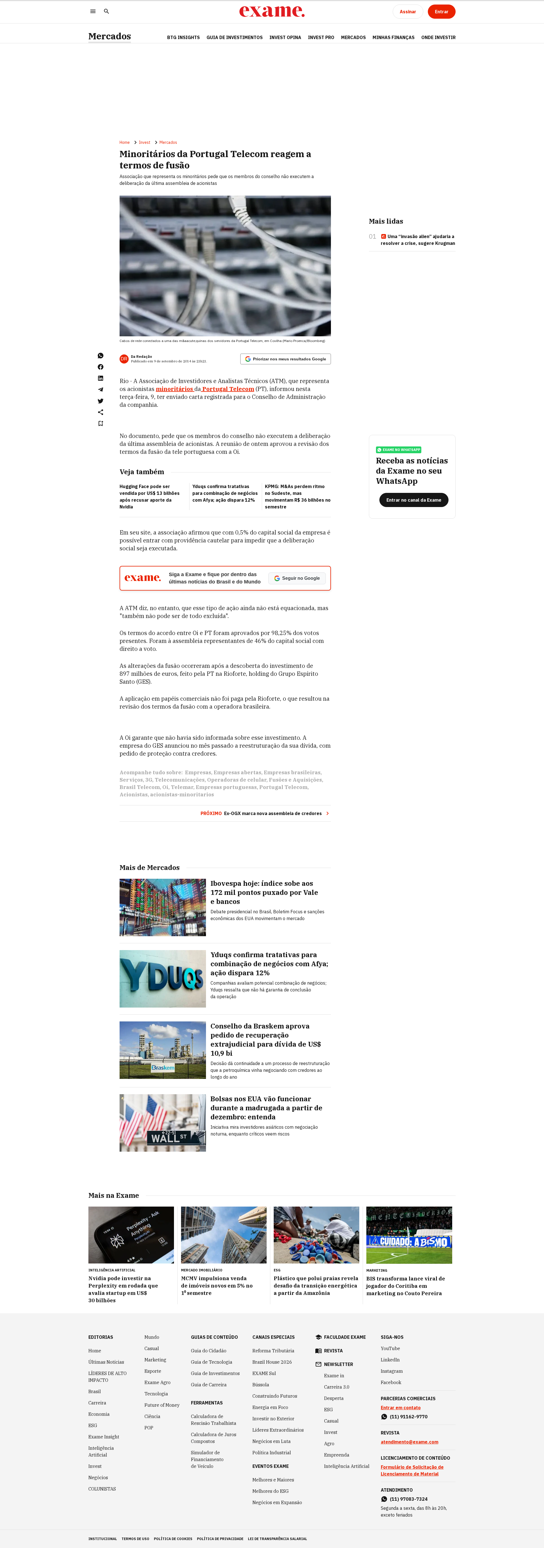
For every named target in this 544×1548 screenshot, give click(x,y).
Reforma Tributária (273, 1351)
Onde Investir (438, 37)
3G (148, 780)
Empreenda (336, 1455)
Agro (329, 1443)
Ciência (152, 1416)
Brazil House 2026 (272, 1362)
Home (125, 142)
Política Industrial (271, 1452)
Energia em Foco (270, 1407)
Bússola (260, 1384)
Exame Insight (103, 1437)
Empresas (198, 772)
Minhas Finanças (394, 37)
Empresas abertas (237, 772)
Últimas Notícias (106, 1362)
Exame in (334, 1375)
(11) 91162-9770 (409, 1416)
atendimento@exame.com (409, 1442)
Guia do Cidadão (208, 1351)
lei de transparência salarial (277, 1539)
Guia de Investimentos (235, 37)
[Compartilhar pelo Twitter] (100, 400)
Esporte (152, 1371)
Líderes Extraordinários (278, 1430)
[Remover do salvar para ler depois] (100, 423)
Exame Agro (157, 1382)
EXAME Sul (264, 1373)
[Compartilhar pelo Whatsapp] (100, 355)
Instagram (392, 1371)
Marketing (155, 1360)
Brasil (94, 1391)
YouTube (390, 1348)
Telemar (182, 787)
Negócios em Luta (271, 1441)
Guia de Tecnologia (211, 1362)
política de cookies (173, 1539)
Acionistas (134, 794)
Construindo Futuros (274, 1396)
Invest (144, 142)
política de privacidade (220, 1539)
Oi (165, 787)
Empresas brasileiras (292, 772)
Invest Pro (321, 37)
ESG (92, 1425)
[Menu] (92, 12)
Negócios (98, 1477)
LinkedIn (390, 1360)
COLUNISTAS (102, 1489)
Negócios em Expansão (277, 1502)
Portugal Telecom (227, 389)
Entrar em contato (401, 1407)
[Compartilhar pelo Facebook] (100, 367)
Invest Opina (285, 37)
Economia (99, 1414)
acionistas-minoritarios (182, 794)
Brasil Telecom (140, 787)
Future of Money (162, 1405)
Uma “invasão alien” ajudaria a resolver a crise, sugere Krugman (418, 240)
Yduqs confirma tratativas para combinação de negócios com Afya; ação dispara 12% (225, 493)
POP (148, 1428)
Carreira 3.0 (337, 1387)
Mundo (151, 1337)
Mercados (109, 36)
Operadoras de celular (236, 780)
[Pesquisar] (106, 12)
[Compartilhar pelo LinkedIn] (100, 378)
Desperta (334, 1398)
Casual (151, 1348)
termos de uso (135, 1539)
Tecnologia (156, 1394)
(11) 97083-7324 (409, 1499)
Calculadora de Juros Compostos (213, 1438)
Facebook (391, 1382)
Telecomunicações (180, 780)
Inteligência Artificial (101, 1451)
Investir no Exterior (273, 1418)
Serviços (131, 780)
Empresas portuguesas (226, 787)
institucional (102, 1539)
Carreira (97, 1403)
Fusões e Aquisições (295, 780)
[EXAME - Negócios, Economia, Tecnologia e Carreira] (272, 12)
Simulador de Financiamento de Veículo (207, 1459)
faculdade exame (345, 1337)
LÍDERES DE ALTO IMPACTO (107, 1376)
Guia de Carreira (209, 1384)
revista (333, 1351)
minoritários (175, 389)
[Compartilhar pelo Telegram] (100, 389)
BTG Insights (183, 37)
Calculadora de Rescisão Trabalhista (213, 1420)
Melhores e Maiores (273, 1480)
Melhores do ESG (270, 1491)
